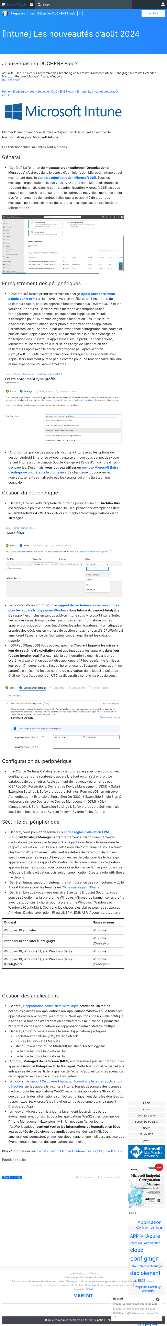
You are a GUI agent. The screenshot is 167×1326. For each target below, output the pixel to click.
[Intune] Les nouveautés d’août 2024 (71, 34)
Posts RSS (146, 1134)
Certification (152, 1242)
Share (146, 1128)
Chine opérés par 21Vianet (81, 887)
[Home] (14, 4)
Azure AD (136, 1242)
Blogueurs (19, 91)
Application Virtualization (150, 1224)
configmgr (144, 1258)
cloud (137, 1250)
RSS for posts (11, 80)
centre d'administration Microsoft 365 (67, 178)
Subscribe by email (146, 1121)
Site (32, 4)
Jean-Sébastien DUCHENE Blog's (52, 91)
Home (146, 1102)
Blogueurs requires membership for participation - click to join (83, 1320)
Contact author (146, 1115)
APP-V (136, 1236)
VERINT (89, 1289)
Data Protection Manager (146, 1266)
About (147, 1109)
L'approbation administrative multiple (51, 1006)
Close (158, 1299)
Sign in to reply (11, 1177)
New (155, 13)
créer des (84, 832)
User (163, 4)
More (79, 13)
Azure (153, 1236)
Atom (146, 1140)
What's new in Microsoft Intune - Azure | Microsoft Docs (80, 1151)
